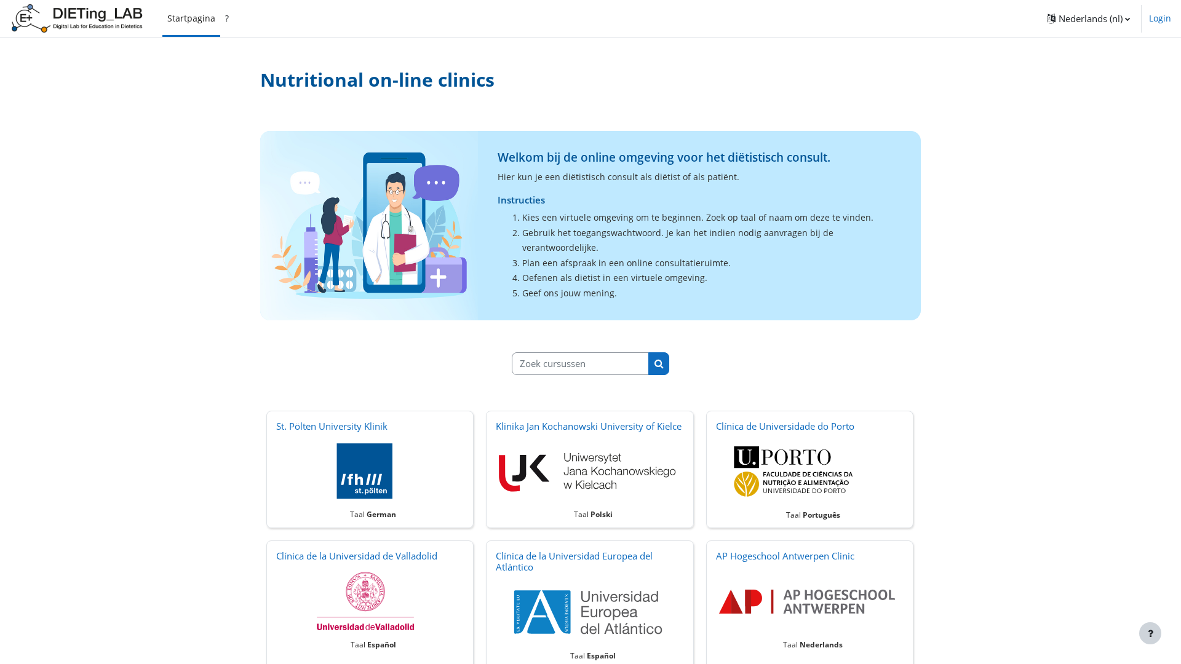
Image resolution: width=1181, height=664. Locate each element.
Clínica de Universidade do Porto (785, 426)
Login (1160, 18)
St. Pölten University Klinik (332, 426)
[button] (1088, 18)
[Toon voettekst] (1150, 633)
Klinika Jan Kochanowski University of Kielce (589, 426)
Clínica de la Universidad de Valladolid (356, 556)
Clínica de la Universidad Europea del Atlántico (574, 561)
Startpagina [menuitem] (191, 18)
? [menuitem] (227, 18)
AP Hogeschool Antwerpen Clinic (785, 556)
